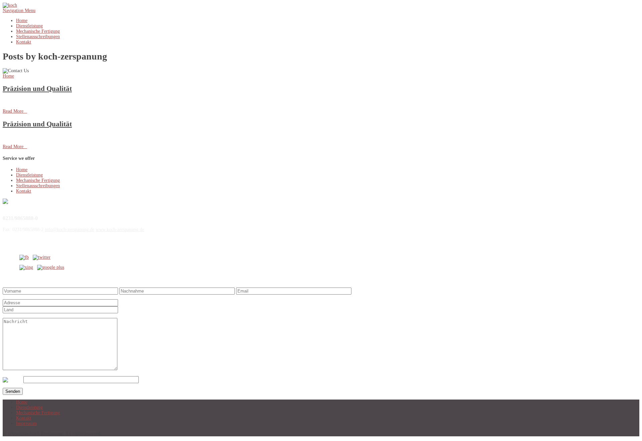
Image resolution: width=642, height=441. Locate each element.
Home (21, 20)
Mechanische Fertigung (38, 31)
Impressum (26, 423)
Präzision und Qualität (37, 89)
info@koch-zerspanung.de (69, 229)
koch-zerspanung (38, 101)
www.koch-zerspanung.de (120, 229)
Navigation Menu (19, 10)
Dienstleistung (29, 25)
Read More (15, 111)
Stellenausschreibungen (38, 36)
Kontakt (23, 41)
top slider (102, 101)
